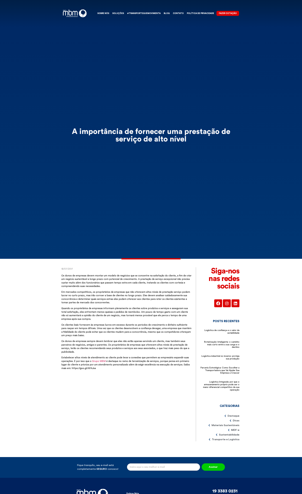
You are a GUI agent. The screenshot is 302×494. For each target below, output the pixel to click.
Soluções (118, 13)
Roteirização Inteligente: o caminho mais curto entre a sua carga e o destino (221, 344)
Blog (167, 13)
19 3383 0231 (225, 491)
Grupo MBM (99, 361)
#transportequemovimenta (144, 13)
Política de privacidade (200, 13)
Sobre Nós (103, 13)
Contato (178, 13)
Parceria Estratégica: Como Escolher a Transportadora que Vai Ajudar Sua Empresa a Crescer (219, 370)
